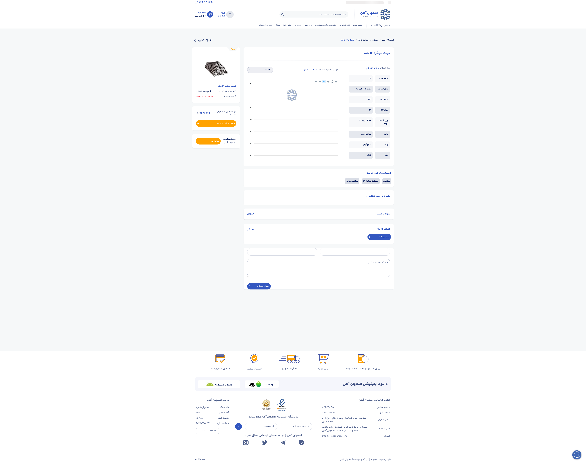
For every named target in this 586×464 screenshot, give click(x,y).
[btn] (210, 14)
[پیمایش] (328, 81)
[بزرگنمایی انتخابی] (324, 81)
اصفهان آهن (388, 40)
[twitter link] (264, 442)
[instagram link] (246, 442)
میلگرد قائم (363, 40)
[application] (293, 120)
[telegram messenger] (283, 442)
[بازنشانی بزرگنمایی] (332, 81)
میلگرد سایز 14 (370, 181)
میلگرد (375, 40)
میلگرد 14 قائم (347, 40)
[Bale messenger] (301, 442)
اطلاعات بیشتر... (208, 431)
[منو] (336, 81)
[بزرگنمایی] (316, 81)
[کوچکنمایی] (320, 81)
